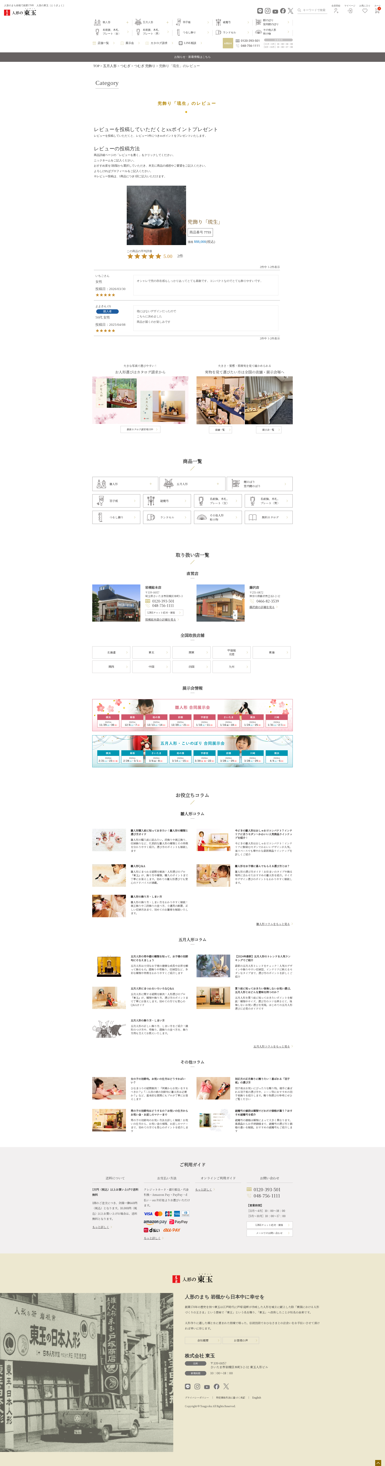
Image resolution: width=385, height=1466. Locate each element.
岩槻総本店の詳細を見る (160, 619)
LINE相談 (190, 43)
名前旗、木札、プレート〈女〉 (112, 31)
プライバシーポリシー (197, 1397)
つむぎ (125, 66)
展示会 (130, 43)
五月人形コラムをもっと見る (271, 1046)
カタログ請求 (159, 43)
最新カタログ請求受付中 (140, 429)
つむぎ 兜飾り (144, 66)
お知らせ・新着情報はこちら (192, 56)
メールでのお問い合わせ (269, 1233)
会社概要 (203, 1340)
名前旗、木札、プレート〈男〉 (152, 31)
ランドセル (229, 32)
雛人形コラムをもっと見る (273, 924)
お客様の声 (241, 1340)
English (256, 1397)
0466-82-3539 (267, 601)
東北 (151, 652)
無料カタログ (270, 517)
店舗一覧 (103, 43)
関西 (111, 667)
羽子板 (187, 22)
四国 (191, 667)
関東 (191, 652)
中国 (151, 667)
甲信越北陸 (231, 652)
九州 (231, 667)
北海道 (111, 652)
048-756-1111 (163, 605)
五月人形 (110, 66)
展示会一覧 (268, 429)
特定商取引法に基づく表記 (230, 1397)
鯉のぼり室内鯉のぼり (271, 22)
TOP (96, 66)
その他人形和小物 (269, 31)
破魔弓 (227, 22)
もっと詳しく (100, 1227)
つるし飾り (189, 32)
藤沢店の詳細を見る (262, 607)
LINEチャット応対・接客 (161, 612)
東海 (272, 652)
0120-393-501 (163, 601)
